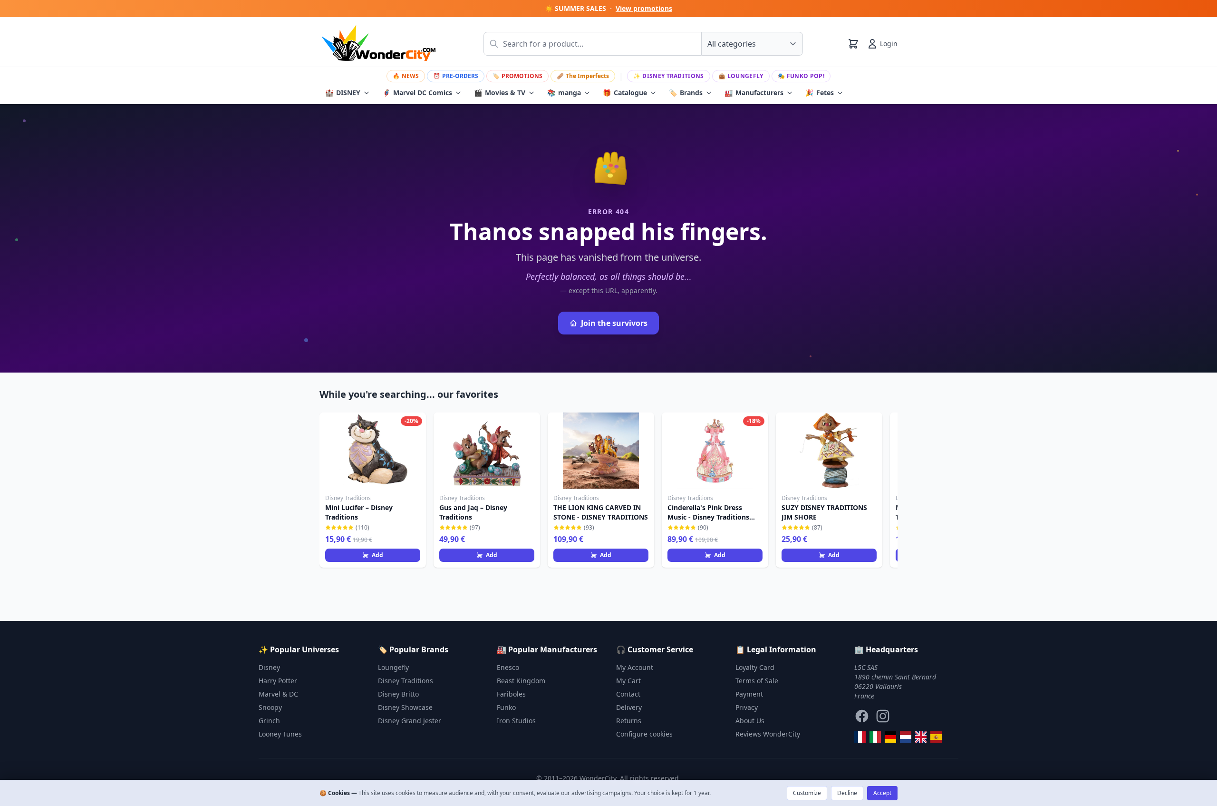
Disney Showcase (405, 707)
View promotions (644, 8)
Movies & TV (499, 92)
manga (564, 92)
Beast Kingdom (521, 680)
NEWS (406, 76)
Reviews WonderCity (767, 733)
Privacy (746, 707)
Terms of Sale (756, 680)
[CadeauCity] (860, 737)
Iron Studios (516, 720)
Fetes (819, 92)
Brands (686, 92)
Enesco (508, 667)
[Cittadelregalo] (875, 737)
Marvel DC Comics (417, 92)
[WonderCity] (890, 737)
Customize (807, 793)
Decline (847, 793)
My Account (634, 667)
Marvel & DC (278, 693)
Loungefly (740, 76)
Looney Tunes (280, 733)
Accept (882, 793)
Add (377, 555)
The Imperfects (583, 76)
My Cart (628, 680)
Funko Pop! (801, 76)
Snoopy (270, 707)
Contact (628, 693)
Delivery (629, 707)
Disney (269, 667)
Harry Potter (278, 680)
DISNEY (342, 92)
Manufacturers (753, 92)
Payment (749, 693)
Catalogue (625, 92)
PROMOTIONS (517, 76)
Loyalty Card (754, 667)
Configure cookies (644, 733)
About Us (749, 720)
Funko (506, 707)
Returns (628, 720)
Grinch (269, 720)
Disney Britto (398, 693)
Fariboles (511, 693)
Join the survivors (614, 323)
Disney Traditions (668, 76)
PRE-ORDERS (455, 76)
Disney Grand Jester (409, 720)
